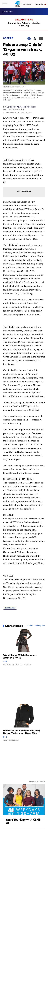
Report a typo (10, 608)
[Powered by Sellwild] (41, 782)
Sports (8, 38)
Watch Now (40, 4)
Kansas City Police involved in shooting (24, 24)
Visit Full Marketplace (36, 626)
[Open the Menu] (4, 4)
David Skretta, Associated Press (21, 107)
